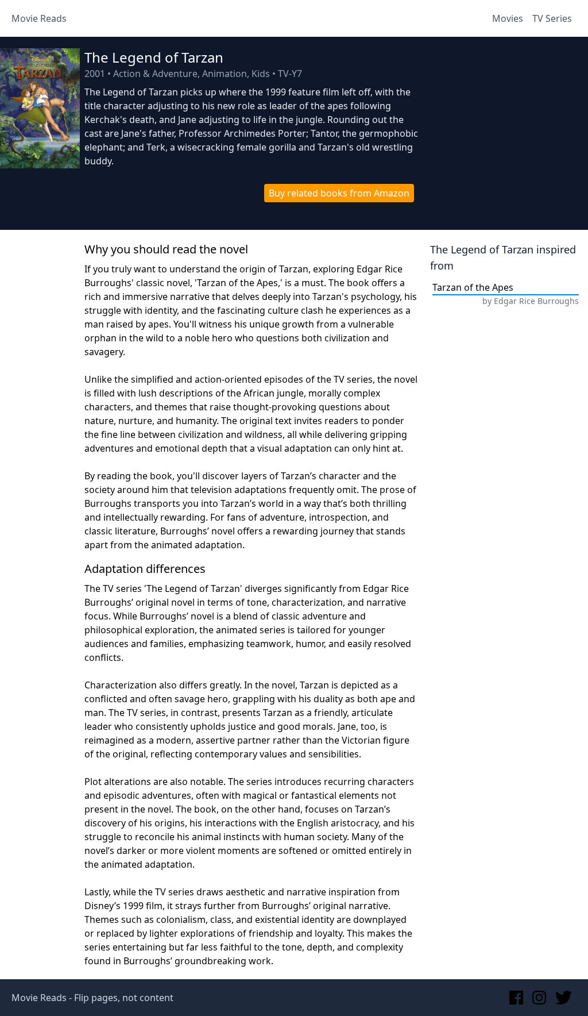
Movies (507, 18)
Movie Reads (39, 18)
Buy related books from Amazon (339, 193)
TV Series (552, 18)
